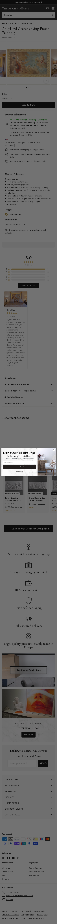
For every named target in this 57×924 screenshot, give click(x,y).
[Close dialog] (54, 450)
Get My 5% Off (19, 467)
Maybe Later (19, 471)
